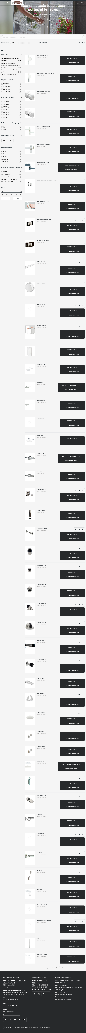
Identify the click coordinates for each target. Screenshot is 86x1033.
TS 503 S (39, 471)
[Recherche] (7, 3)
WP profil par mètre (42, 954)
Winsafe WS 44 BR (42, 55)
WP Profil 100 (41, 261)
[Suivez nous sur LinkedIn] (19, 1019)
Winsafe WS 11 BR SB (43, 144)
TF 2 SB (39, 777)
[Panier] (82, 3)
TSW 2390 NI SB (41, 641)
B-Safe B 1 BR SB (42, 905)
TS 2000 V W (40, 761)
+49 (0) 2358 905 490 (42, 985)
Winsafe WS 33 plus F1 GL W (45, 73)
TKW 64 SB (40, 833)
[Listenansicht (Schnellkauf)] (13, 43)
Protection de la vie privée (63, 994)
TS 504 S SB (40, 453)
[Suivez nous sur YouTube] (15, 1019)
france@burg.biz (8, 1011)
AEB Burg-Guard (60, 992)
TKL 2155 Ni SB (41, 795)
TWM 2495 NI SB (42, 528)
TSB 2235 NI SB (41, 584)
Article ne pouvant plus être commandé (71, 167)
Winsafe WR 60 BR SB (43, 91)
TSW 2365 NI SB (41, 659)
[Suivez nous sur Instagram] (10, 1019)
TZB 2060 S (40, 418)
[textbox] (5, 198)
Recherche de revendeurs (11, 1015)
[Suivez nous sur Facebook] (5, 1019)
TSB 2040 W (40, 731)
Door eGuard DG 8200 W (44, 219)
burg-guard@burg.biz (44, 989)
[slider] (2, 192)
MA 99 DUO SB (41, 325)
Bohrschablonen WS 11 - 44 (45, 920)
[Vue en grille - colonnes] (15, 43)
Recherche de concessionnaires (72, 60)
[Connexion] (78, 3)
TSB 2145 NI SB (41, 622)
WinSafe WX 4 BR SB (43, 347)
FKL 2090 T (40, 693)
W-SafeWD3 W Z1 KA (43, 162)
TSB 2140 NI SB (41, 603)
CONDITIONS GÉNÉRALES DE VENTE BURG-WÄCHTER (67, 982)
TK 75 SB (39, 814)
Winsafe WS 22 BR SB (43, 126)
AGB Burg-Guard (60, 990)
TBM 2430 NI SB (41, 489)
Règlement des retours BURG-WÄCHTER (68, 987)
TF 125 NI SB (41, 510)
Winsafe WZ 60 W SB (43, 109)
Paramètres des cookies (63, 999)
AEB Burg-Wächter (61, 985)
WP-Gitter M (40, 939)
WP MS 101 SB (41, 283)
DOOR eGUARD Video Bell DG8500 (47, 180)
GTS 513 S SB (41, 400)
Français (71, 3)
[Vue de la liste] (11, 43)
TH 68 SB (39, 871)
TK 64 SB (39, 852)
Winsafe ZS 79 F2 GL (43, 201)
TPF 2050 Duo (41, 712)
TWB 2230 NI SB (41, 547)
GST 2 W (39, 889)
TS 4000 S (40, 435)
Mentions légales (60, 997)
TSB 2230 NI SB (41, 565)
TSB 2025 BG (41, 746)
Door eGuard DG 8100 (43, 240)
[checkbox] (12, 84)
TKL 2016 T (40, 678)
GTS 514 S (40, 382)
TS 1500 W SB (41, 364)
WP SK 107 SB (41, 304)
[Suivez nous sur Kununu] (24, 1019)
